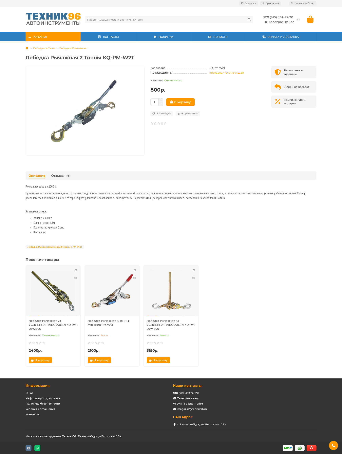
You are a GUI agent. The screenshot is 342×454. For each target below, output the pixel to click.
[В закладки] (75, 270)
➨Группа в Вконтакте (188, 403)
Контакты (32, 414)
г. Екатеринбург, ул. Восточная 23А (201, 424)
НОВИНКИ (166, 36)
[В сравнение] (75, 278)
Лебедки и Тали (44, 48)
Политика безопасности (43, 403)
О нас (29, 392)
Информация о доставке (43, 398)
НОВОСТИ (220, 36)
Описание (36, 176)
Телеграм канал (281, 22)
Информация (38, 386)
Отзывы (60, 176)
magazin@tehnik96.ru (192, 408)
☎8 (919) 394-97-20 (278, 17)
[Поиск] (249, 19)
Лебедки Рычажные (72, 48)
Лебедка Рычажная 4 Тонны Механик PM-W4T (108, 323)
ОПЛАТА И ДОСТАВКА (283, 36)
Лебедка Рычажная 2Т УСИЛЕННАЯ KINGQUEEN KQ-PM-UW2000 (53, 325)
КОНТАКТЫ (111, 36)
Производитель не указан (226, 72)
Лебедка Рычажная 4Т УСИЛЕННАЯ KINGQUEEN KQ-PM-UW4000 (171, 325)
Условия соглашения (40, 408)
